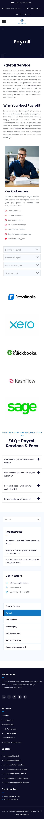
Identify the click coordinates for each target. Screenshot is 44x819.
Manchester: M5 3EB (12, 796)
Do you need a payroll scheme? (17, 499)
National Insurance (22, 129)
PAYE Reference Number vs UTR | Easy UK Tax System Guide (22, 561)
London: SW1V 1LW (11, 799)
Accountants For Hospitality (14, 765)
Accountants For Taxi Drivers (14, 774)
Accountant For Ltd (11, 756)
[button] (22, 249)
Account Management (16, 647)
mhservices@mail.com (12, 8)
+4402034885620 (33, 8)
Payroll (9, 613)
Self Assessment (13, 633)
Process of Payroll (13, 258)
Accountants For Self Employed (15, 778)
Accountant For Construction (15, 769)
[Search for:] (22, 519)
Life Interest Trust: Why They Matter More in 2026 (22, 542)
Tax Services (11, 620)
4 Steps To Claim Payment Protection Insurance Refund (21, 551)
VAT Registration (13, 640)
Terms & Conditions (22, 814)
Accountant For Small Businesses (16, 782)
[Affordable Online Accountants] (22, 21)
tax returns (32, 85)
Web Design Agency (22, 811)
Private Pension (13, 606)
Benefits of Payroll (13, 250)
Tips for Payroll (11, 273)
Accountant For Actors (12, 760)
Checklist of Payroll (13, 265)
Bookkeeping (11, 626)
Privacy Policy (36, 811)
